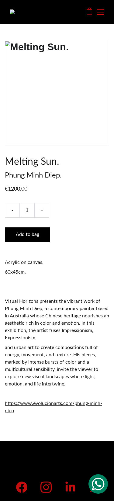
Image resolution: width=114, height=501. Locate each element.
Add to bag (27, 234)
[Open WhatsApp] (98, 484)
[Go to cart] (89, 12)
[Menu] (100, 12)
